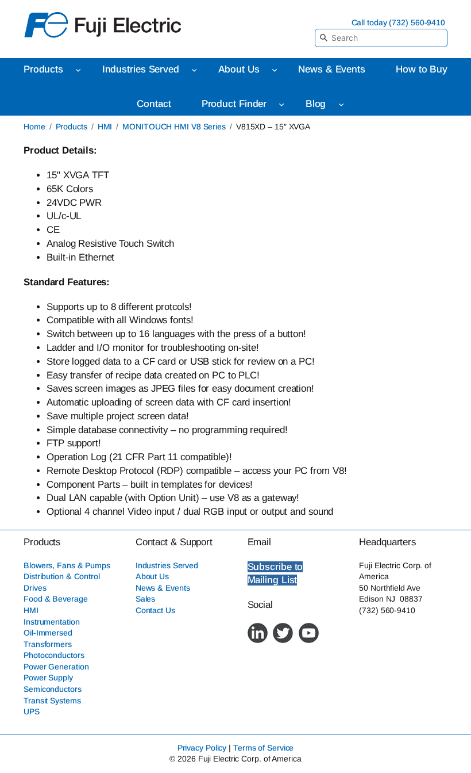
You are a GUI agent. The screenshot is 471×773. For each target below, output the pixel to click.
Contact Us (155, 610)
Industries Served (167, 565)
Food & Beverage (56, 598)
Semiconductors (53, 689)
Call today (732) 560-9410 (399, 22)
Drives (35, 587)
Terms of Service (263, 747)
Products (71, 126)
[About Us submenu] (274, 69)
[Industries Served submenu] (194, 69)
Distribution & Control (62, 576)
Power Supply (48, 677)
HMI (105, 126)
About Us (152, 576)
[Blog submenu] (341, 104)
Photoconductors (54, 655)
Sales (146, 598)
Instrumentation (52, 621)
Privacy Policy (202, 747)
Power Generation (56, 666)
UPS (32, 711)
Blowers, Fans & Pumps (67, 565)
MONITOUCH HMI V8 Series (174, 126)
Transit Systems (52, 700)
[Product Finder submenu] (281, 104)
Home (34, 126)
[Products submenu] (78, 69)
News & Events (163, 587)
